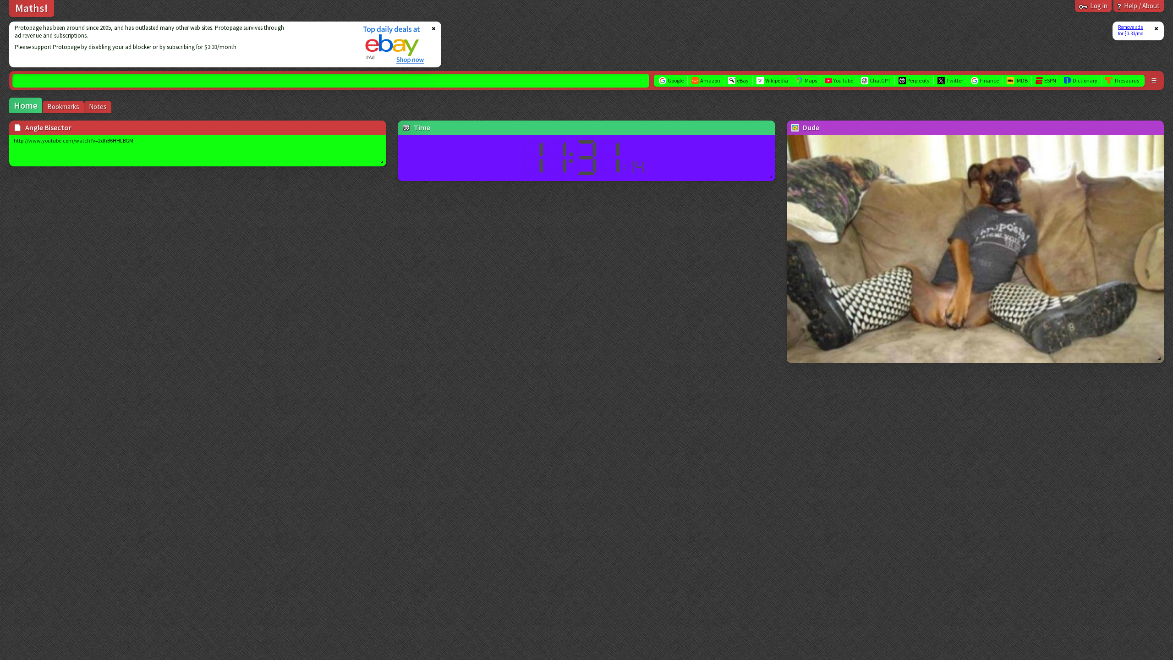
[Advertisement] (180, 44)
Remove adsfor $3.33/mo (1130, 30)
